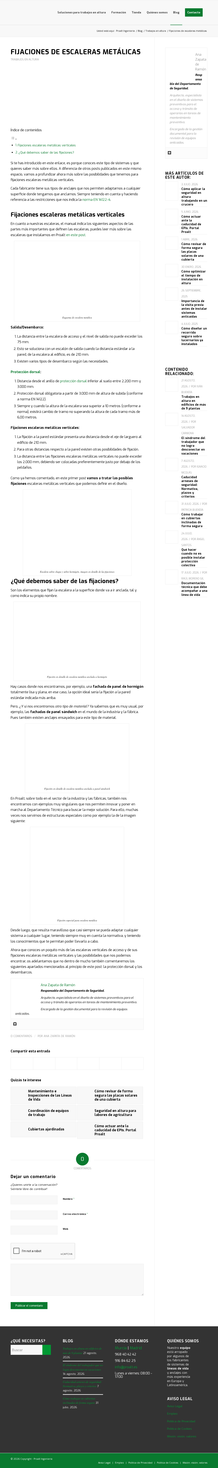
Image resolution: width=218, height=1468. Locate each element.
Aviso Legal (174, 1406)
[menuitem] (82, 12)
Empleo (172, 1413)
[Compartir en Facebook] (22, 1063)
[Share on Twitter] (66, 1063)
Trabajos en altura (25, 59)
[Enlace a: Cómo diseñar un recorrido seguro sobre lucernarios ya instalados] (171, 325)
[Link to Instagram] (198, 1458)
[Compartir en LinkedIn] (110, 1063)
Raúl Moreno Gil (192, 578)
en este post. (76, 235)
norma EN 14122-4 (96, 199)
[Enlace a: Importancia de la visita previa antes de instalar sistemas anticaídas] (171, 292)
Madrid (136, 1348)
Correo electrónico (75, 1214)
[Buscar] (209, 12)
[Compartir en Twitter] (44, 1063)
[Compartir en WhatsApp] (88, 1063)
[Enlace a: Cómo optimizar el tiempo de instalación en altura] (171, 267)
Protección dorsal (25, 372)
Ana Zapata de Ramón (59, 1036)
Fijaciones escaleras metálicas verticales (47, 145)
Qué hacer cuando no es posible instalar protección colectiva (193, 557)
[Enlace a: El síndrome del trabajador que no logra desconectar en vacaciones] (171, 416)
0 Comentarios (21, 1036)
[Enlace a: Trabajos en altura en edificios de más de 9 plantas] (171, 384)
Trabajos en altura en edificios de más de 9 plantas (193, 403)
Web (65, 1229)
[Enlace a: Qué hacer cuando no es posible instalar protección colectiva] (171, 534)
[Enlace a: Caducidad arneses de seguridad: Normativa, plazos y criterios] (171, 463)
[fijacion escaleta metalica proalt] (77, 97)
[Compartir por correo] (132, 1063)
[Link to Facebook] (185, 1458)
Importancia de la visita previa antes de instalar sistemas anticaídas (194, 309)
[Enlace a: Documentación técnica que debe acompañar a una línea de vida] (171, 577)
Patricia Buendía (192, 510)
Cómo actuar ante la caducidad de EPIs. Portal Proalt (191, 224)
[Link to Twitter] (178, 1458)
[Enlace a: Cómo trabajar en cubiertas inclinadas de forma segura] (171, 505)
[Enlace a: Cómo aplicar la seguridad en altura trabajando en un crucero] (171, 191)
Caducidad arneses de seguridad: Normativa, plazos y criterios (189, 487)
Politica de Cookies (179, 1429)
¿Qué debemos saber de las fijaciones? (46, 153)
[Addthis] (15, 1024)
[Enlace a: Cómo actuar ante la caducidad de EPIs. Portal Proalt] (171, 217)
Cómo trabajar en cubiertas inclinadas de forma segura (192, 520)
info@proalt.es (126, 1367)
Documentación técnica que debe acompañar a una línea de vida (194, 589)
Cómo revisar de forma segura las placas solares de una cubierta (193, 252)
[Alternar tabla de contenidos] (14, 139)
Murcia (121, 1348)
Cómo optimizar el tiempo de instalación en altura (193, 277)
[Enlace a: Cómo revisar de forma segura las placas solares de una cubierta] (171, 242)
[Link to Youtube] (191, 1458)
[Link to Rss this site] (204, 1458)
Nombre (69, 1199)
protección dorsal (73, 381)
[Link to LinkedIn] (172, 1458)
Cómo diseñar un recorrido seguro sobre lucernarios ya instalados (194, 336)
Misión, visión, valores (181, 1436)
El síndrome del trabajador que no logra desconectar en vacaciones (193, 446)
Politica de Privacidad (181, 1421)
